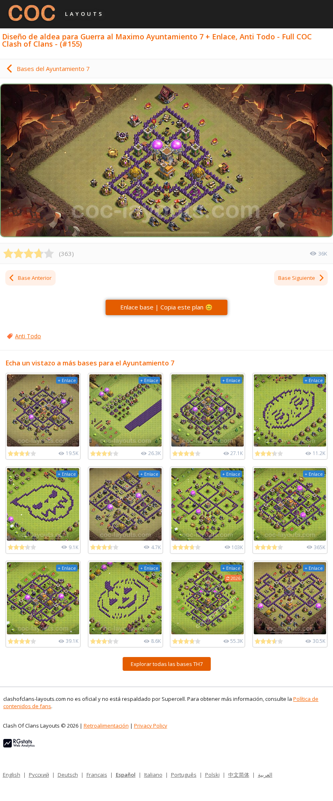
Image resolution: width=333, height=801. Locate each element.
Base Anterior (35, 277)
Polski (212, 774)
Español (126, 774)
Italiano (153, 774)
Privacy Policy (150, 725)
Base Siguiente (296, 277)
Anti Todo (28, 336)
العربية (265, 774)
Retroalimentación (106, 725)
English (11, 774)
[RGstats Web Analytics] (19, 745)
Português (184, 774)
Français (96, 774)
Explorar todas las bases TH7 (167, 664)
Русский (39, 774)
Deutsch (68, 774)
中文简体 (238, 774)
